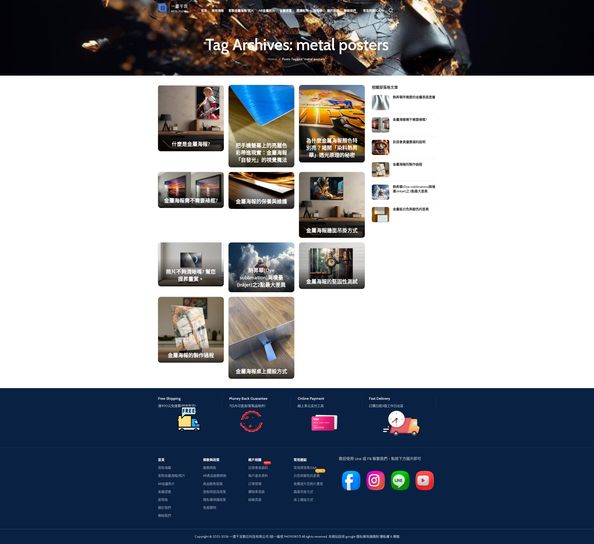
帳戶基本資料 (258, 476)
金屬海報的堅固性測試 (332, 281)
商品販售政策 (213, 484)
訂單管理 (254, 484)
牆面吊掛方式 (303, 492)
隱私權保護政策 (214, 500)
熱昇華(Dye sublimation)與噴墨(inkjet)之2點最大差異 (261, 277)
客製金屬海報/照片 (171, 476)
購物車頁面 (256, 492)
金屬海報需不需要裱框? (191, 200)
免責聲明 (209, 507)
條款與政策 (211, 460)
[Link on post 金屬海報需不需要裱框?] (191, 190)
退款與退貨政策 (214, 492)
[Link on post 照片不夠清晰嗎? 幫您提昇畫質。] (191, 264)
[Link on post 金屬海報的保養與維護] (261, 190)
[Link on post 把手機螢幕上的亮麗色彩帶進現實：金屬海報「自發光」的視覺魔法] (261, 126)
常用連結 (300, 460)
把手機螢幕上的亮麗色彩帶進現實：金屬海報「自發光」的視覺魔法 (261, 152)
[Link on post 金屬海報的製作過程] (191, 330)
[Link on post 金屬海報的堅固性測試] (332, 265)
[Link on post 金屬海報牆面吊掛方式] (332, 205)
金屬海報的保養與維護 (261, 201)
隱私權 (385, 536)
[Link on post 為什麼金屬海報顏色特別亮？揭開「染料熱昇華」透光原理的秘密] (332, 123)
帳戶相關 (254, 460)
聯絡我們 (164, 515)
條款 (396, 536)
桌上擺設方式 (303, 500)
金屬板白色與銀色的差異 (411, 209)
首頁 (161, 460)
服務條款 (209, 468)
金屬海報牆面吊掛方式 (332, 230)
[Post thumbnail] (380, 102)
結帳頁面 (254, 500)
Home (272, 59)
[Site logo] (175, 10)
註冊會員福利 (259, 467)
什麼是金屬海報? (191, 144)
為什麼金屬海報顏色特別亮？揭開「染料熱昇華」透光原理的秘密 (332, 147)
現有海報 (164, 468)
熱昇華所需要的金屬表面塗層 (414, 97)
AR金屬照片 (166, 484)
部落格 (163, 500)
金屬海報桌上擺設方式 (261, 371)
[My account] (434, 10)
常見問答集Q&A (305, 468)
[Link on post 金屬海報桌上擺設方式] (261, 338)
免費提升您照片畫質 (308, 484)
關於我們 (164, 507)
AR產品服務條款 (214, 476)
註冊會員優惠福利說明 (409, 142)
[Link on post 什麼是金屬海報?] (191, 118)
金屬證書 (164, 492)
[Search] (391, 10)
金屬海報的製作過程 (191, 355)
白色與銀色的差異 (309, 475)
